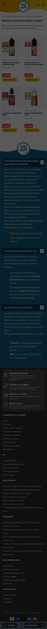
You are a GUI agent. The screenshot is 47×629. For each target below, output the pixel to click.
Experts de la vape (17, 394)
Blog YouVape (9, 480)
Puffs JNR (7, 424)
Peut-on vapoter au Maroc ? (14, 504)
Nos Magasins (8, 566)
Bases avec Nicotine (11, 468)
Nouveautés (8, 449)
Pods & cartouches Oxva (13, 428)
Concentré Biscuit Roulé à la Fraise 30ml (34, 63)
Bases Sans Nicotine (11, 471)
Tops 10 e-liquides (10, 438)
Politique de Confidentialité (14, 580)
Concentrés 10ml (10, 460)
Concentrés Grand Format (13, 464)
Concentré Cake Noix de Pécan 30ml (11, 63)
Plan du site (7, 583)
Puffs (5, 421)
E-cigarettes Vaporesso (12, 431)
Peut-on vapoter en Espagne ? (15, 497)
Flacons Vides (8, 475)
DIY (4, 455)
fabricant (27, 169)
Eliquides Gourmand (11, 446)
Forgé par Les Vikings (34, 624)
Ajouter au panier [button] (10, 80)
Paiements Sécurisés (18, 373)
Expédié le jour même (18, 385)
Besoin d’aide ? (16, 403)
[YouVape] (23, 9)
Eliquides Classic (9, 442)
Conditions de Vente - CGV (14, 573)
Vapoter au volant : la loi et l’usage (16, 493)
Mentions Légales (10, 576)
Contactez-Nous (9, 595)
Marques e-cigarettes (11, 435)
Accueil (4, 16)
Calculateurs (8, 602)
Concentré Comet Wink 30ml (11, 114)
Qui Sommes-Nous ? (11, 569)
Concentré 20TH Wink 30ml (34, 114)
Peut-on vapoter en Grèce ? (14, 500)
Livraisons (7, 598)
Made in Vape (12, 16)
